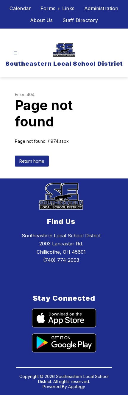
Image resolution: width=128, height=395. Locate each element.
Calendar (20, 8)
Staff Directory (80, 20)
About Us (41, 20)
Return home (31, 161)
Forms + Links (57, 8)
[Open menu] (15, 53)
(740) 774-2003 (61, 260)
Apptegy (76, 386)
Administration (101, 8)
